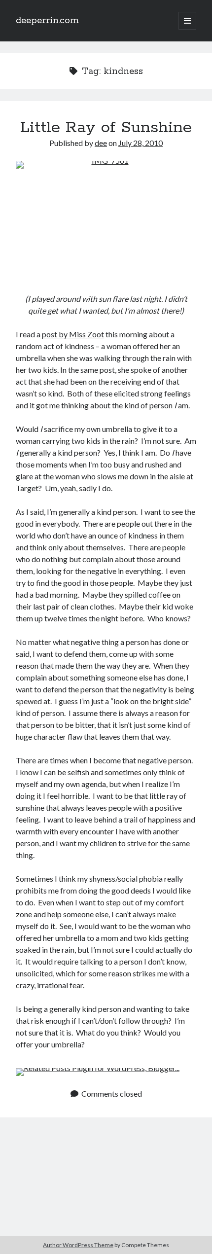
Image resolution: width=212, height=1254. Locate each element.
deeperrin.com (47, 21)
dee (101, 142)
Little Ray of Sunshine (106, 127)
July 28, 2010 (140, 142)
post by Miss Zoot (72, 334)
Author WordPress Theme (78, 1245)
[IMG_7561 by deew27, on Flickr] (106, 221)
